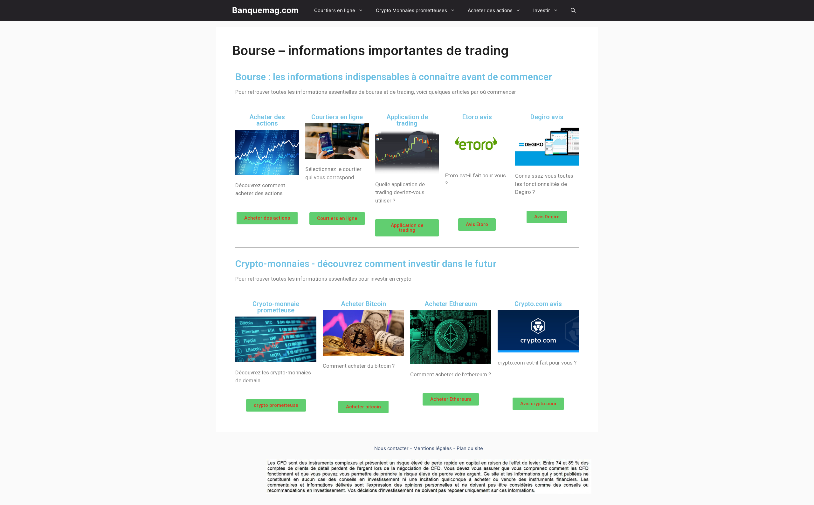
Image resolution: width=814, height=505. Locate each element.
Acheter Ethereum (450, 304)
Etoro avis (477, 117)
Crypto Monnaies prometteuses (411, 10)
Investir (541, 10)
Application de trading (407, 120)
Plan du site (470, 448)
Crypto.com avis (538, 304)
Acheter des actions (490, 10)
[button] (267, 218)
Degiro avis (546, 117)
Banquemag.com (265, 10)
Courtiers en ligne (334, 10)
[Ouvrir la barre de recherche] (573, 10)
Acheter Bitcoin (363, 304)
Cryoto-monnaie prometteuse (275, 307)
